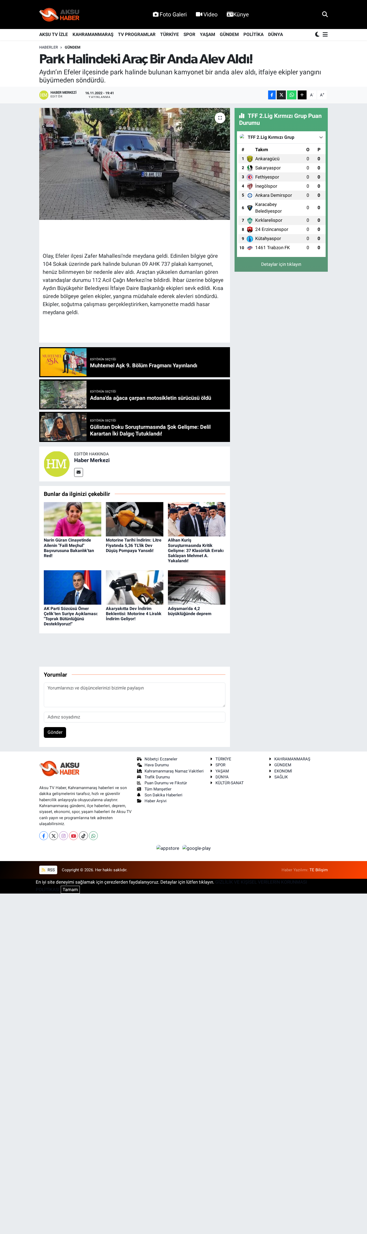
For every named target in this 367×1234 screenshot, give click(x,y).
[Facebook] (43, 835)
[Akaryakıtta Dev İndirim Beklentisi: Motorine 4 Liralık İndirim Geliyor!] (134, 587)
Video (210, 14)
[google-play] (196, 848)
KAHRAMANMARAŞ (93, 34)
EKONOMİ (283, 771)
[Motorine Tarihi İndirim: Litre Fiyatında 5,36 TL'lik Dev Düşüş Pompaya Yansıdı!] (134, 518)
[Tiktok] (83, 835)
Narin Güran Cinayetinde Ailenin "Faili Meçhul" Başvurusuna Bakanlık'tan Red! (69, 548)
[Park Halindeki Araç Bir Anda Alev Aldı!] (134, 164)
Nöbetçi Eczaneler (161, 759)
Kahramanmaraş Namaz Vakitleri (174, 771)
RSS (50, 870)
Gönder (55, 732)
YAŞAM (207, 34)
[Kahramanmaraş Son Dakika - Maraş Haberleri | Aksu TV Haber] (59, 14)
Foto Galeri (173, 14)
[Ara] (325, 14)
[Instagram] (63, 835)
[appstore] (168, 848)
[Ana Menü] (324, 35)
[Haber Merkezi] (57, 463)
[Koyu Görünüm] (318, 35)
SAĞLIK (281, 777)
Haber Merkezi (92, 460)
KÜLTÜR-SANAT (229, 783)
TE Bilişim (319, 870)
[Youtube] (73, 835)
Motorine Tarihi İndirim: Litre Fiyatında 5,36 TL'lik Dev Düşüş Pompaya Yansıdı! (133, 545)
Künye (241, 14)
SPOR (189, 34)
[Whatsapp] (93, 835)
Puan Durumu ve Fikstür (166, 783)
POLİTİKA (253, 34)
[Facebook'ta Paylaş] (272, 94)
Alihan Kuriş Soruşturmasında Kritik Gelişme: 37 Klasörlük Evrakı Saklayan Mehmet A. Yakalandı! (196, 550)
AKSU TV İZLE (53, 34)
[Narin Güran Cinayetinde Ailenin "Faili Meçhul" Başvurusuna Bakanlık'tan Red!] (72, 518)
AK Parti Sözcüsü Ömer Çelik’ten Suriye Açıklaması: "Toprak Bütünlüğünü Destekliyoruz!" (71, 616)
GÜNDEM (229, 34)
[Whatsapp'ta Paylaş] (291, 94)
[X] (53, 835)
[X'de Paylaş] (281, 94)
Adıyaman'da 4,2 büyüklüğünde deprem (189, 611)
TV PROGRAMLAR (137, 34)
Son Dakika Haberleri (163, 795)
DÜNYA (275, 34)
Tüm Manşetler (158, 789)
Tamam (70, 889)
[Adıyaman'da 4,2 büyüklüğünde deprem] (196, 587)
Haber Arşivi (156, 801)
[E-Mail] (78, 472)
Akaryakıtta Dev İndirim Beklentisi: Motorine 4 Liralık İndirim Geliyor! (133, 613)
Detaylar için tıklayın (281, 264)
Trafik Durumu (157, 777)
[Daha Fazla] (302, 94)
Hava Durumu (157, 765)
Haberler (48, 47)
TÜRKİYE (169, 34)
